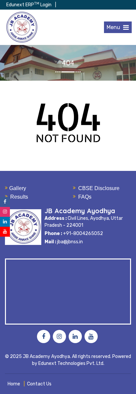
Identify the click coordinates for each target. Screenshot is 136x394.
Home (14, 384)
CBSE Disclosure (98, 188)
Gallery (17, 188)
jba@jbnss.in (70, 242)
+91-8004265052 (82, 233)
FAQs (84, 197)
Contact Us (39, 384)
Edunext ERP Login (28, 5)
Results (19, 197)
